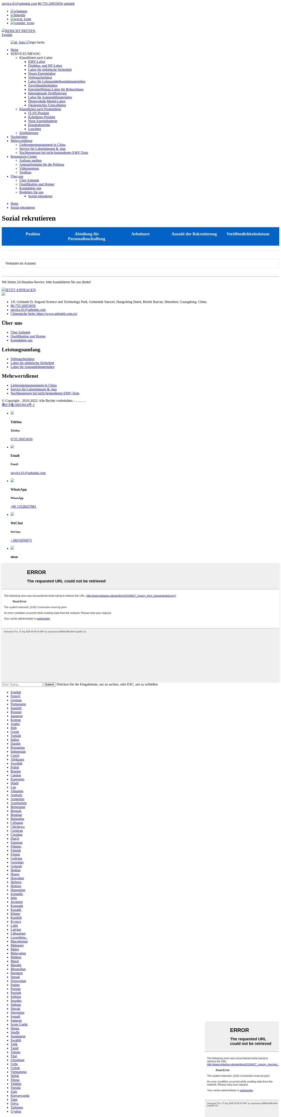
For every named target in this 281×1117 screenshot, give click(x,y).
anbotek (69, 3)
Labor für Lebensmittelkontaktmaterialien (56, 81)
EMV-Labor (36, 61)
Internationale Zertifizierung (47, 93)
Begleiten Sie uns (31, 192)
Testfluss (25, 172)
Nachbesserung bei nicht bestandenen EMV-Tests (53, 152)
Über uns (17, 176)
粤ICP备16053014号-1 (18, 405)
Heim (14, 50)
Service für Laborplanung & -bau (42, 149)
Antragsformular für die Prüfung (41, 164)
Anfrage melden (30, 160)
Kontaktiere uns (30, 188)
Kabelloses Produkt (41, 117)
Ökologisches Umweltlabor (47, 105)
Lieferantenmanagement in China (42, 145)
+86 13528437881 (23, 506)
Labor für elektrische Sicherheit (50, 69)
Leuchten (34, 129)
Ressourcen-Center (24, 156)
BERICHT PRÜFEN (20, 31)
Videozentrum (29, 168)
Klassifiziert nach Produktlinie (40, 109)
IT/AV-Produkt (38, 113)
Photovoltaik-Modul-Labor (46, 101)
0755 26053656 (21, 439)
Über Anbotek (29, 180)
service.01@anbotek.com (19, 3)
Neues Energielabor (42, 73)
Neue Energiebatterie (42, 121)
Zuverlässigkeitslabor (43, 85)
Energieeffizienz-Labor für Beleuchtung (55, 89)
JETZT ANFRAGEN (20, 290)
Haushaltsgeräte (39, 125)
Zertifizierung (28, 133)
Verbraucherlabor (40, 77)
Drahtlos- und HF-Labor (45, 65)
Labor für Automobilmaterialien (50, 97)
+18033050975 (21, 540)
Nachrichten (19, 137)
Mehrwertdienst (21, 141)
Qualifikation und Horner (36, 184)
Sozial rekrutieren (40, 196)
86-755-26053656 (50, 3)
